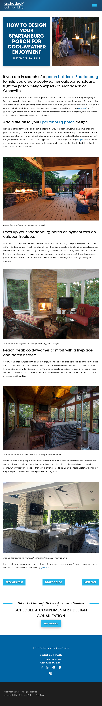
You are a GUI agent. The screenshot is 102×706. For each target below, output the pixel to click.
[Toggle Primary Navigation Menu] (94, 5)
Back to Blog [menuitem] (53, 582)
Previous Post (14, 582)
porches (82, 109)
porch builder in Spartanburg (72, 77)
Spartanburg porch (57, 122)
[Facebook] (42, 667)
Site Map (40, 695)
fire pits (80, 140)
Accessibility (10, 695)
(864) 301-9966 (47, 568)
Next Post (90, 582)
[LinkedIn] (48, 667)
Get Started (51, 624)
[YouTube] (54, 667)
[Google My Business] (60, 667)
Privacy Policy (26, 695)
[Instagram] (51, 673)
